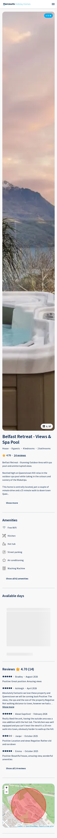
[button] (6, 787)
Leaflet (20, 826)
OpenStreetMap (31, 826)
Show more (8, 706)
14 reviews (20, 455)
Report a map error (46, 826)
